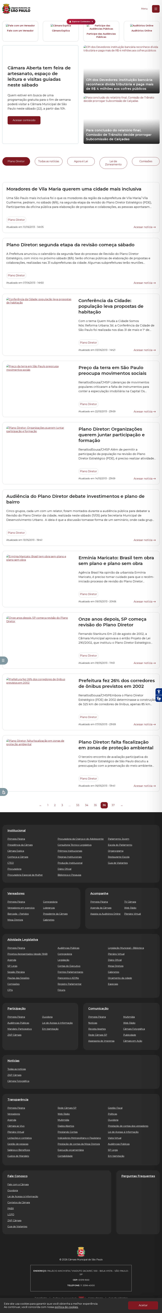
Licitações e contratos (19, 1138)
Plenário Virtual (132, 913)
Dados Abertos (66, 1126)
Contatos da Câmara (18, 1202)
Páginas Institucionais (70, 857)
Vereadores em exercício (21, 907)
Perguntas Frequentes (138, 1176)
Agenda (11, 960)
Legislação (63, 960)
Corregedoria (50, 901)
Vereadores (16, 893)
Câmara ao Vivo (16, 1126)
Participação (16, 1008)
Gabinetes (48, 919)
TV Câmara (130, 901)
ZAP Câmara (14, 1035)
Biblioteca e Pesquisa (69, 875)
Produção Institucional (70, 863)
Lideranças (49, 907)
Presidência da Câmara (20, 845)
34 (86, 805)
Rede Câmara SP (97, 1035)
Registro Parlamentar (69, 984)
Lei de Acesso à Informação (57, 1023)
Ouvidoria (47, 1016)
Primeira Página (16, 838)
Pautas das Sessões (18, 978)
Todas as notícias (48, 161)
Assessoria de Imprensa (101, 1041)
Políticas (112, 1114)
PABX (10, 1208)
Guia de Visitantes (118, 863)
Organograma (115, 851)
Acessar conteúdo (24, 120)
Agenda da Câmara (100, 907)
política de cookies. (66, 1307)
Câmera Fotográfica (18, 1081)
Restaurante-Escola (118, 857)
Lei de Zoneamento (113, 163)
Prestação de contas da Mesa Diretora (79, 1144)
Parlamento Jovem (118, 838)
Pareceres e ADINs (68, 978)
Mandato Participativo (19, 1029)
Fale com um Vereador (20, 30)
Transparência (17, 1099)
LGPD (10, 1214)
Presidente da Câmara (55, 913)
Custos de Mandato (18, 1156)
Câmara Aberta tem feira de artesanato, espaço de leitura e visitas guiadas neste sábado (39, 76)
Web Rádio (130, 907)
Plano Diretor (16, 161)
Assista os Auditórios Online (105, 913)
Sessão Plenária (16, 972)
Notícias (92, 1023)
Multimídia (129, 1016)
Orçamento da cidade (120, 978)
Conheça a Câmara (17, 857)
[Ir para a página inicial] (16, 9)
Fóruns (61, 990)
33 (77, 805)
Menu (144, 8)
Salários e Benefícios (18, 1150)
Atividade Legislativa (22, 939)
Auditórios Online (141, 30)
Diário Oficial (64, 869)
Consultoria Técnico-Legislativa (74, 845)
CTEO (10, 863)
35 (95, 805)
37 (113, 805)
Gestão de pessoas (17, 1144)
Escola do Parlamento (120, 845)
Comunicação (98, 1008)
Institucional (16, 830)
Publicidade (129, 1035)
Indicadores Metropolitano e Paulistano (79, 1138)
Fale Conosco (17, 1176)
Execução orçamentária (71, 1150)
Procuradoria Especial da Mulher (25, 875)
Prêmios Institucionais (70, 851)
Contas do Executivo (69, 966)
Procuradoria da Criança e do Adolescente (81, 838)
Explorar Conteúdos (81, 21)
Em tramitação (50, 1029)
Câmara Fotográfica (134, 1029)
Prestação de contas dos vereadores (128, 1126)
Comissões (145, 161)
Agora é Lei (81, 161)
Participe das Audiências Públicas (101, 35)
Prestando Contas (68, 1132)
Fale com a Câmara (18, 1184)
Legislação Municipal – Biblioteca (126, 948)
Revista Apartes (97, 1029)
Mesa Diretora (15, 919)
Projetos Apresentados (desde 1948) (27, 954)
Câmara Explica (61, 30)
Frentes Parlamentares (70, 972)
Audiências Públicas (68, 948)
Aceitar (143, 1305)
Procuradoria (14, 869)
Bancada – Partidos (18, 913)
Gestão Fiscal (115, 1108)
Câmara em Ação (132, 1041)
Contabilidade (65, 1156)
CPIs (10, 990)
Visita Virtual (114, 1138)
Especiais (113, 984)
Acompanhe (99, 893)
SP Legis (12, 966)
